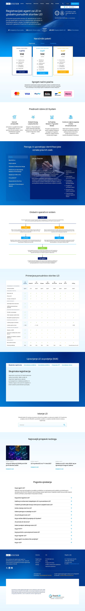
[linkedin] (9, 568)
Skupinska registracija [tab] (15, 365)
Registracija (28, 3)
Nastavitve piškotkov (50, 566)
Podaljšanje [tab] (53, 43)
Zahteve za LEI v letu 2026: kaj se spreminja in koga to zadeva (66, 464)
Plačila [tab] (10, 157)
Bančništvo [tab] (12, 160)
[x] (7, 568)
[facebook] (12, 568)
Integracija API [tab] (56, 365)
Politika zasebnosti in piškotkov (53, 564)
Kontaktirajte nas (49, 559)
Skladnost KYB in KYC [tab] (15, 174)
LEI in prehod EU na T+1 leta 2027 (41, 463)
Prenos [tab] (42, 43)
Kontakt (57, 3)
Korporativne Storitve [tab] (15, 181)
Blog (52, 3)
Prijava (67, 3)
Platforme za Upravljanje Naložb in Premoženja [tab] (16, 170)
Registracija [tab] (32, 43)
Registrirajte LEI (75, 3)
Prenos (42, 3)
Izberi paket (22, 72)
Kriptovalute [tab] (12, 163)
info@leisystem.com (74, 563)
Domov (22, 3)
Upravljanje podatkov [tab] (44, 365)
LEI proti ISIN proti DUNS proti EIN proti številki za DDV (16, 464)
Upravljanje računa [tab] (67, 365)
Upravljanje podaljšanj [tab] (30, 365)
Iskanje (47, 3)
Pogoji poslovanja (49, 562)
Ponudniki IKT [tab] (13, 178)
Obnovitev (35, 3)
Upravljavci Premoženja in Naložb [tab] (16, 185)
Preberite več (10, 469)
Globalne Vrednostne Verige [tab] (17, 166)
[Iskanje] (64, 425)
